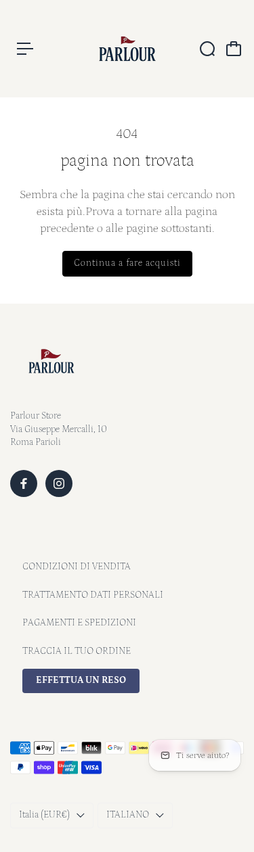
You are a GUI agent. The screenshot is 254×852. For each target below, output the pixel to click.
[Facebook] (23, 483)
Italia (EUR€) (44, 814)
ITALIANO (127, 814)
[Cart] (234, 49)
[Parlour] (127, 48)
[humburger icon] (25, 49)
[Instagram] (58, 483)
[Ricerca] (207, 49)
